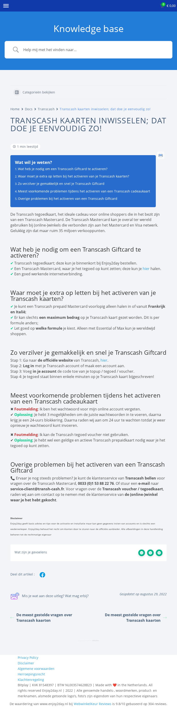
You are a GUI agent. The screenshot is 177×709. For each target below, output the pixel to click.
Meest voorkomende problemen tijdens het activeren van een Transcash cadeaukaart (84, 191)
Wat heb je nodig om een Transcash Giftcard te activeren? (62, 169)
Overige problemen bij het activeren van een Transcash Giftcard (67, 198)
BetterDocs (95, 641)
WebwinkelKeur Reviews (92, 704)
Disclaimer (26, 663)
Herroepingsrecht (31, 674)
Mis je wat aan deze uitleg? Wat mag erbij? (55, 595)
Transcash (46, 109)
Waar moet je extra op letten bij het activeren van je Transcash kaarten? (73, 176)
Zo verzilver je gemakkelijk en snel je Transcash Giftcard (61, 183)
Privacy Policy (28, 657)
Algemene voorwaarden (36, 668)
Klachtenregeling (31, 679)
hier (146, 268)
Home (15, 109)
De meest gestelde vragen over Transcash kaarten (44, 617)
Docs (29, 109)
